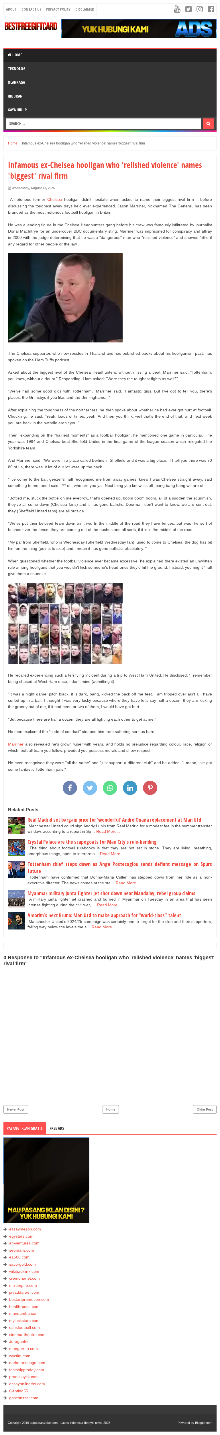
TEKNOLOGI (17, 68)
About (11, 9)
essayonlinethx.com (27, 1384)
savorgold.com (22, 1264)
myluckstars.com (24, 1320)
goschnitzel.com (23, 1398)
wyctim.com (19, 1355)
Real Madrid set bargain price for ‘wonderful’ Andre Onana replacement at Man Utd (114, 819)
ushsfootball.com (24, 1327)
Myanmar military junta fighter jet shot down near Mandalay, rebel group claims (111, 893)
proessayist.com (24, 1376)
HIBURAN (15, 96)
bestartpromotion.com (29, 1299)
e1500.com (19, 1257)
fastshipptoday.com (26, 1369)
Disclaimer (84, 9)
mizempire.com (23, 1285)
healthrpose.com (24, 1306)
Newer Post (15, 1109)
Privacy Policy (58, 9)
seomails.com (21, 1250)
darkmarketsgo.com (27, 1362)
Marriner (16, 744)
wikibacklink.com (24, 1271)
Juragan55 (19, 1341)
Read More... (108, 831)
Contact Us (31, 9)
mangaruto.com (23, 1348)
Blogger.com (203, 1422)
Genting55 (18, 1391)
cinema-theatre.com (27, 1334)
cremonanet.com (24, 1278)
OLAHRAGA (16, 82)
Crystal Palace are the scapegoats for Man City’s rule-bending (92, 841)
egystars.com (21, 1236)
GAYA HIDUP (17, 109)
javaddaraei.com (24, 1292)
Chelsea (55, 199)
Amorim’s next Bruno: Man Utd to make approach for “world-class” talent (104, 915)
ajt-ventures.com (24, 1243)
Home (16, 55)
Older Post (205, 1109)
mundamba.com (24, 1313)
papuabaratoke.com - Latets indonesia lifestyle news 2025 (70, 1422)
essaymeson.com (25, 1229)
